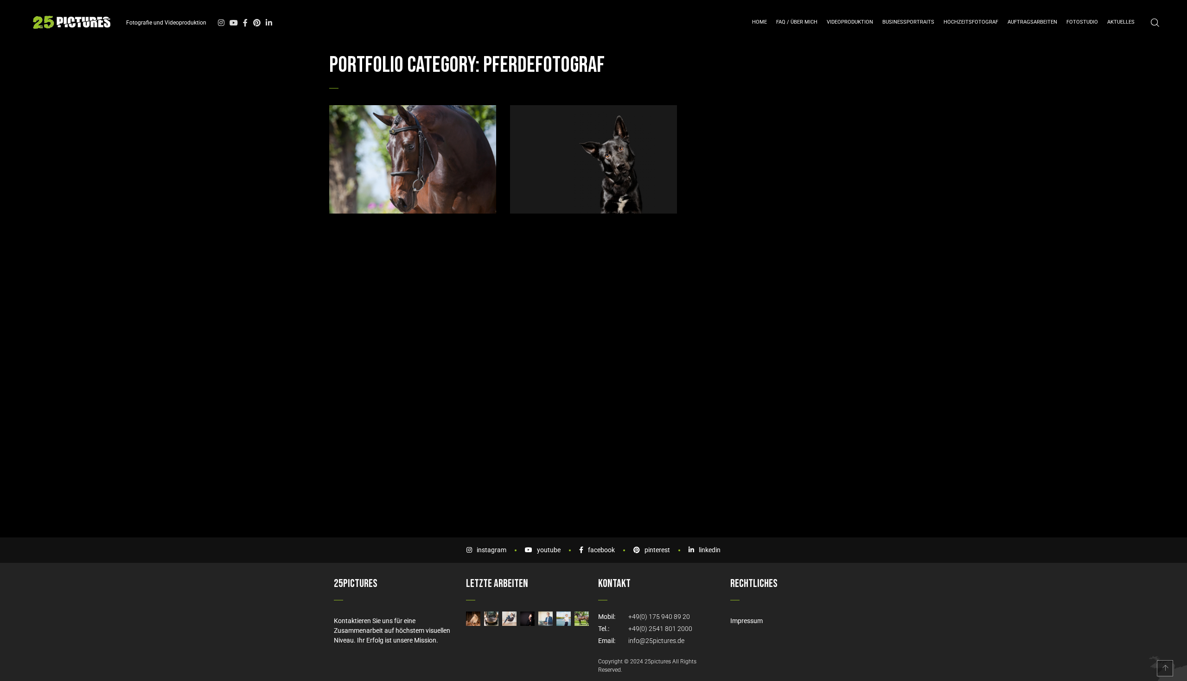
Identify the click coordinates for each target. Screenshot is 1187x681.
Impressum (746, 620)
